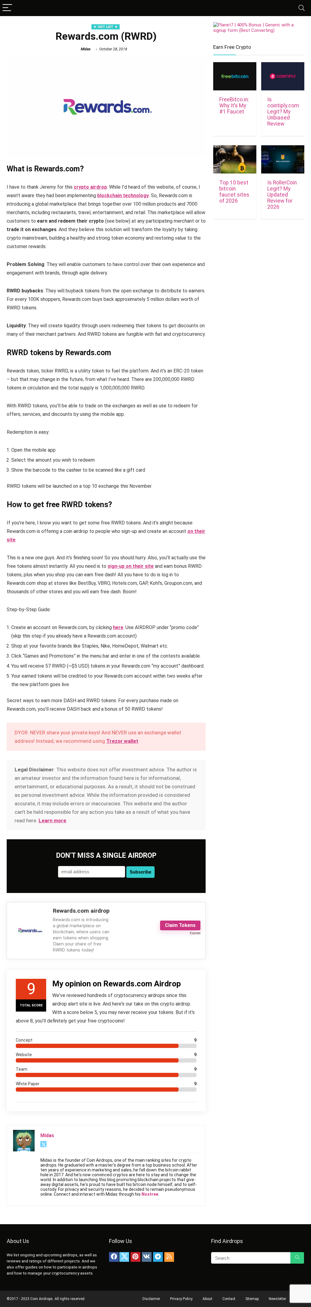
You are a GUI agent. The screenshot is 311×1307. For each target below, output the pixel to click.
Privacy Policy (181, 1299)
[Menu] (7, 8)
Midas (86, 49)
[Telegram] (158, 1257)
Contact (228, 1299)
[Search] (301, 8)
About (207, 1299)
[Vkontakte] (147, 1257)
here (118, 627)
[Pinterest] (135, 1257)
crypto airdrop (90, 187)
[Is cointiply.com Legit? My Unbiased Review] (282, 66)
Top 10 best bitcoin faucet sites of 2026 (234, 192)
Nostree (150, 1194)
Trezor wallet (122, 741)
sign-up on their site (131, 566)
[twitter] (124, 1257)
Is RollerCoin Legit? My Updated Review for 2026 (282, 195)
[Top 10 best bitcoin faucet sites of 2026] (234, 149)
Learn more (52, 820)
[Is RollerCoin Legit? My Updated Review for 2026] (282, 149)
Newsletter (277, 1299)
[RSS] (169, 1257)
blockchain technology (123, 195)
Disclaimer (151, 1299)
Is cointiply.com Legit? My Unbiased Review (283, 111)
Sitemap (252, 1299)
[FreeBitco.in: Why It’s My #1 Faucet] (234, 66)
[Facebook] (114, 1257)
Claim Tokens (180, 925)
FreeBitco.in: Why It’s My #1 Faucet (234, 105)
